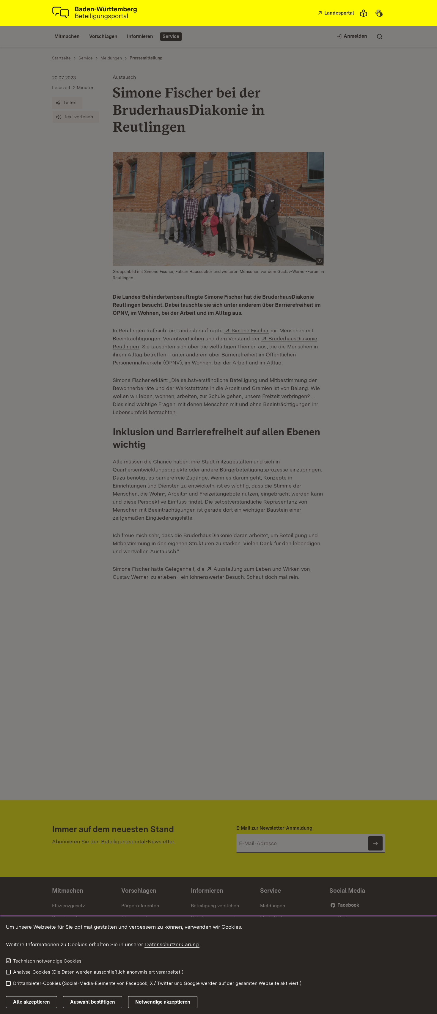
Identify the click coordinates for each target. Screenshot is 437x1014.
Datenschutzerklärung (172, 944)
